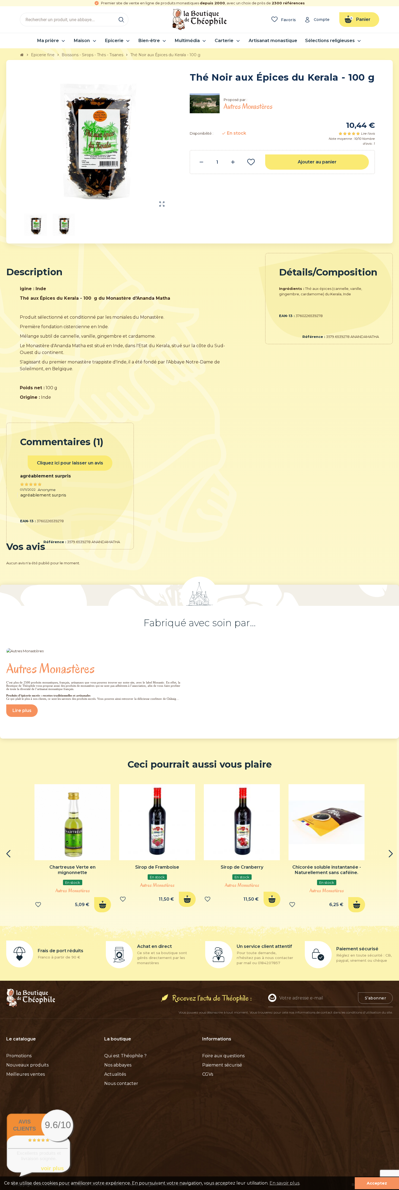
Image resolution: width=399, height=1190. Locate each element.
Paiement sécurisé (222, 1065)
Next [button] (390, 853)
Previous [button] (8, 853)
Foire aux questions (223, 1055)
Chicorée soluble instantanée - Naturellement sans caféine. (326, 870)
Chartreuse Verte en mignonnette (72, 870)
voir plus (52, 1168)
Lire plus (21, 710)
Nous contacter (121, 1083)
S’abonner (375, 998)
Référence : (313, 336)
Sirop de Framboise (157, 867)
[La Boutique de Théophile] (199, 19)
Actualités (115, 1074)
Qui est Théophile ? (125, 1055)
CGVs (207, 1074)
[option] (72, 850)
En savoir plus (284, 1183)
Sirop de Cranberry (242, 867)
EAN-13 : (287, 316)
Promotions (18, 1055)
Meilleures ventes (25, 1074)
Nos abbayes (117, 1065)
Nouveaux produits (27, 1065)
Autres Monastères (72, 890)
